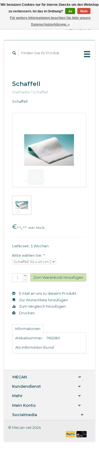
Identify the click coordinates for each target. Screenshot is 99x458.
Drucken (26, 313)
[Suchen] (14, 53)
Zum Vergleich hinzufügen (42, 306)
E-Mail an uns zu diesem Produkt (47, 293)
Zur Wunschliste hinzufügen (43, 300)
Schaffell (40, 92)
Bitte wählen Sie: (28, 255)
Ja (70, 11)
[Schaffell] (49, 150)
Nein (83, 11)
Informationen (27, 328)
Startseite (21, 92)
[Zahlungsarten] (71, 434)
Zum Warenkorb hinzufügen (58, 277)
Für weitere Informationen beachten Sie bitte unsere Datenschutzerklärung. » (50, 21)
